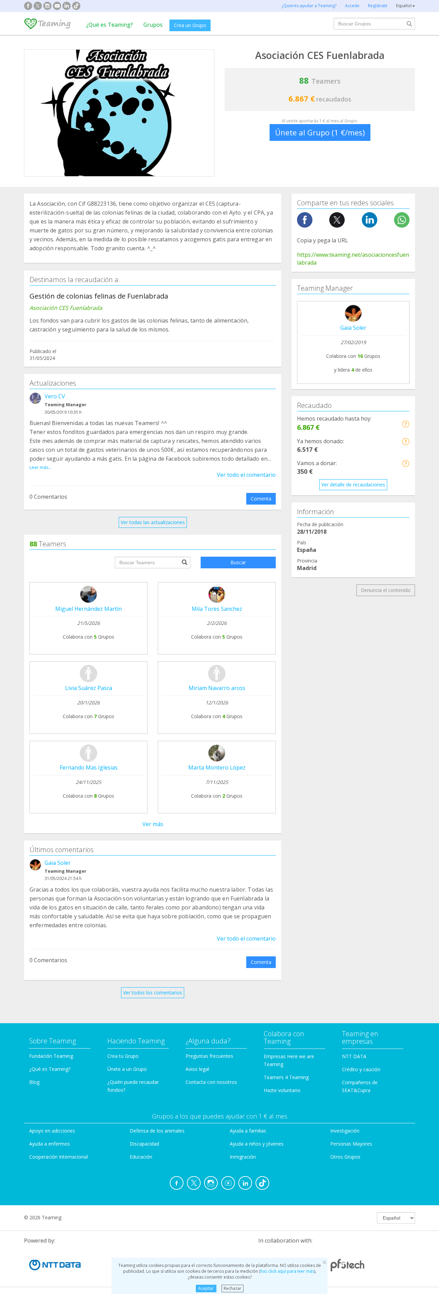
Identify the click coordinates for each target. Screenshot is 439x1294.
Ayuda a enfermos (49, 1143)
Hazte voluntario (282, 1090)
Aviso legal (197, 1069)
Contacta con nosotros (211, 1082)
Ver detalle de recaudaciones (353, 484)
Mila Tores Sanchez (217, 609)
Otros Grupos (345, 1156)
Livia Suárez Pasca (88, 688)
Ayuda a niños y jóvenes (257, 1143)
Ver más (152, 824)
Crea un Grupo (190, 25)
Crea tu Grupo (123, 1056)
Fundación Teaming (51, 1056)
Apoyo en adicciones (52, 1130)
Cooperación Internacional (58, 1156)
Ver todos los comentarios (152, 992)
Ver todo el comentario (246, 475)
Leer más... (40, 467)
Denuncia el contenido (386, 590)
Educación (141, 1156)
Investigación (344, 1130)
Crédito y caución (361, 1069)
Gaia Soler (58, 863)
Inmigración (243, 1156)
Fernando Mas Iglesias (89, 767)
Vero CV (55, 396)
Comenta (261, 498)
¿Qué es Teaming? (109, 24)
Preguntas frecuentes (209, 1056)
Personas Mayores (351, 1143)
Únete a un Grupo (127, 1069)
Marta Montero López (217, 767)
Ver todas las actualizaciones (153, 522)
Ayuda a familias (248, 1130)
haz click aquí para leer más (287, 1271)
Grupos (153, 24)
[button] (406, 424)
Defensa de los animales (157, 1130)
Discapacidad (144, 1143)
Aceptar (206, 1288)
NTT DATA (354, 1056)
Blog (34, 1082)
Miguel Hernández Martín (88, 609)
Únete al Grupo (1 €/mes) (320, 132)
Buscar (238, 562)
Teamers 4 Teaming (286, 1077)
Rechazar (232, 1288)
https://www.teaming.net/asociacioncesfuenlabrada (353, 258)
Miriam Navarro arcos (217, 688)
